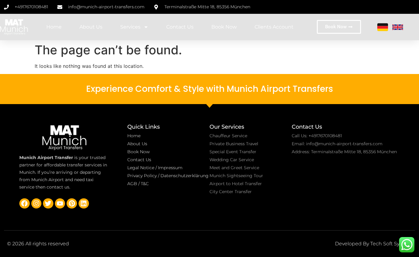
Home (54, 27)
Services (130, 27)
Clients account (274, 27)
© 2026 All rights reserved (38, 244)
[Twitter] (48, 203)
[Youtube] (60, 203)
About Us (90, 27)
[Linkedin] (84, 203)
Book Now (224, 27)
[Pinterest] (72, 203)
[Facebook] (24, 203)
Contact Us (180, 27)
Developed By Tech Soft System (373, 244)
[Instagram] (36, 203)
